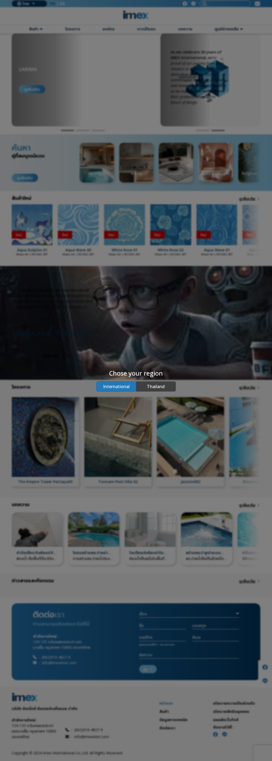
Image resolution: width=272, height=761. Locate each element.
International (116, 386)
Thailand (156, 386)
